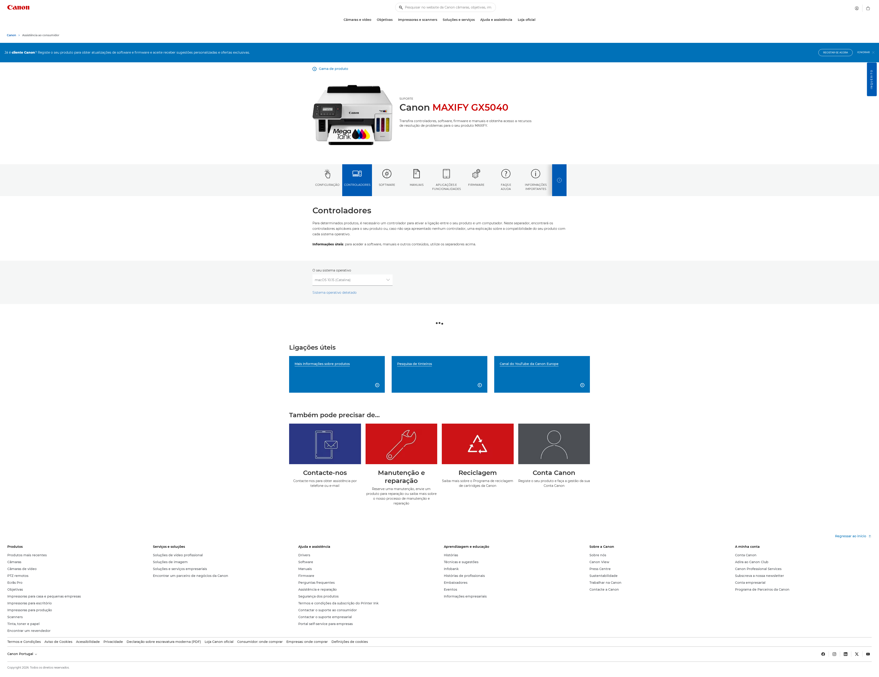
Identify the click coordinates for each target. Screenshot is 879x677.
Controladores (357, 184)
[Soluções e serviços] (476, 19)
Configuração (327, 184)
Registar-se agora (835, 52)
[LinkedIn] (845, 654)
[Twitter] (857, 654)
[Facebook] (823, 654)
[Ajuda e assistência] (514, 19)
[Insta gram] (834, 654)
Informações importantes (536, 186)
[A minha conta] (856, 8)
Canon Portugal (20, 654)
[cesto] (868, 8)
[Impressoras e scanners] (439, 19)
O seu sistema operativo (331, 270)
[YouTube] (868, 654)
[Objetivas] (394, 19)
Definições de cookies (349, 642)
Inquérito (871, 79)
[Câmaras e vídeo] (373, 19)
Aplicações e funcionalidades (446, 186)
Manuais (416, 184)
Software (387, 184)
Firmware (476, 184)
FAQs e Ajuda (506, 186)
